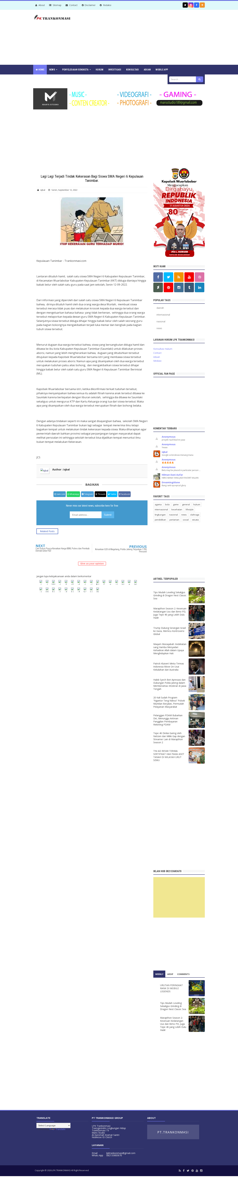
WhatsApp (74, 494)
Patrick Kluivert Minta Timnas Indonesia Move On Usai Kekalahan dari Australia (168, 666)
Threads (101, 494)
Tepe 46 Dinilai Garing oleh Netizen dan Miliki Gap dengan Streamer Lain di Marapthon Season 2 (169, 738)
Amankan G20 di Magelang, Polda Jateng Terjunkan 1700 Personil (121, 550)
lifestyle (189, 509)
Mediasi (157, 360)
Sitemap (56, 5)
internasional (163, 314)
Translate (60, 1129)
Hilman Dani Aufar (172, 474)
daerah (160, 307)
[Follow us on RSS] (179, 277)
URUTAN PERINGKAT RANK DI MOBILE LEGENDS (171, 988)
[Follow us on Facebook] (196, 5)
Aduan (156, 356)
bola (167, 504)
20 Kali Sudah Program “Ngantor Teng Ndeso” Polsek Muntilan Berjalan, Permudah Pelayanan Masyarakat (169, 702)
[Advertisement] (146, 37)
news (159, 328)
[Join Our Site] (202, 5)
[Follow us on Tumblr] (189, 287)
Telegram (88, 494)
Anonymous (169, 436)
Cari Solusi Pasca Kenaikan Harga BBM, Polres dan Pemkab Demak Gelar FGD (63, 549)
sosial (186, 519)
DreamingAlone (171, 482)
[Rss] (180, 1170)
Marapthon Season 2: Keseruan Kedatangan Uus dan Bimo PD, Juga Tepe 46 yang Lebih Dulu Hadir (169, 613)
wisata (195, 519)
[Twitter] (188, 1170)
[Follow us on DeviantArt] (158, 287)
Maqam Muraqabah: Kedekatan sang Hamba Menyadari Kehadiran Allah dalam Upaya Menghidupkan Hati (169, 649)
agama (158, 504)
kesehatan (176, 509)
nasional (161, 321)
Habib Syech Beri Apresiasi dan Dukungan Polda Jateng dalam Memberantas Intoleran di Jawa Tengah (169, 684)
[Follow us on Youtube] (189, 277)
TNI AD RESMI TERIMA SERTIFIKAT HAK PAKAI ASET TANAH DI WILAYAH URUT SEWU (168, 755)
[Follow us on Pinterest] (168, 287)
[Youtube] (197, 1170)
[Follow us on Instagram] (179, 287)
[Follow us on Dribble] (199, 277)
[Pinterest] (192, 1170)
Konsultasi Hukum (162, 348)
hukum (196, 504)
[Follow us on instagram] (190, 5)
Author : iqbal (61, 469)
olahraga (194, 514)
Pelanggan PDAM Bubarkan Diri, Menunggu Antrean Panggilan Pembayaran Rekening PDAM (167, 720)
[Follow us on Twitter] (185, 5)
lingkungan (160, 514)
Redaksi (106, 5)
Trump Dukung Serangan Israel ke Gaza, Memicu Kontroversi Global (169, 631)
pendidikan (160, 519)
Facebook (125, 494)
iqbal (164, 451)
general (186, 504)
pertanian (174, 519)
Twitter (113, 494)
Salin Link (60, 494)
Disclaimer (90, 5)
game (176, 504)
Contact (73, 5)
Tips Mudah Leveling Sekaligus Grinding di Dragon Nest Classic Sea (169, 595)
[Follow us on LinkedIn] (199, 287)
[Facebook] (184, 1170)
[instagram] (201, 1170)
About (41, 5)
